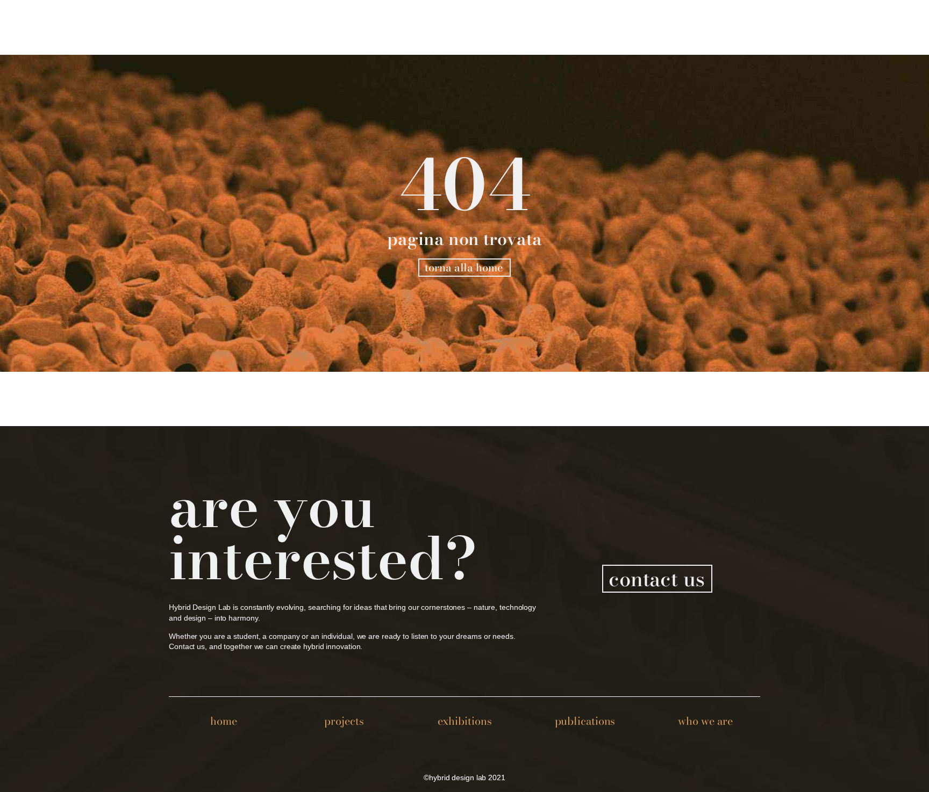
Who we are (705, 720)
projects (343, 720)
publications (585, 720)
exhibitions (465, 720)
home (223, 720)
